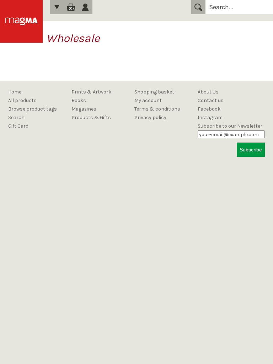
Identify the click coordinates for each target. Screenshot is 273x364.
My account (148, 100)
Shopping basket (154, 92)
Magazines (83, 109)
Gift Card (18, 126)
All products (22, 100)
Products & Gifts (91, 117)
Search (198, 7)
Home (14, 92)
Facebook (209, 109)
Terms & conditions (157, 109)
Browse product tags (32, 109)
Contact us (211, 100)
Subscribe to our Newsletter (230, 126)
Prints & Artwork (91, 92)
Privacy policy (150, 117)
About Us (208, 92)
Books (78, 100)
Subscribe (251, 149)
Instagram (210, 117)
